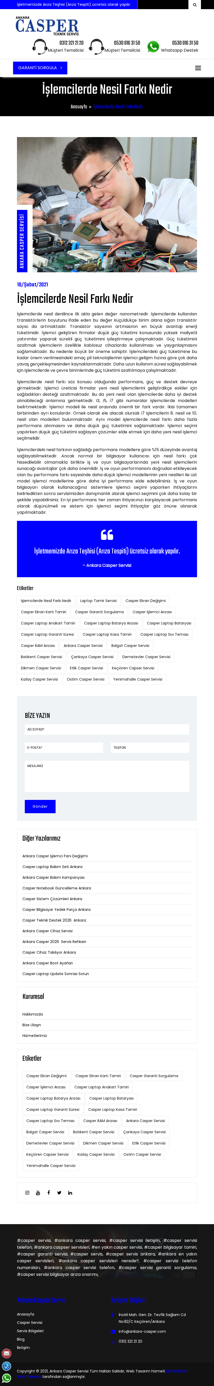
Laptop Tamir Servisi (98, 600)
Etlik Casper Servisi (86, 668)
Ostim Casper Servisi (85, 679)
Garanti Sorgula (38, 68)
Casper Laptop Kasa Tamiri (107, 634)
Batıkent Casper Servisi (41, 656)
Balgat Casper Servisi (130, 645)
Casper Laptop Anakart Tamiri (48, 623)
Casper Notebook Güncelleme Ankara (56, 888)
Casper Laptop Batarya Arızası (111, 623)
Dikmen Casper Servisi (41, 668)
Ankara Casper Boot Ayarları (47, 963)
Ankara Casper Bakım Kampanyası (53, 877)
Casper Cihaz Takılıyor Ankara (49, 952)
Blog (21, 1339)
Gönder (40, 806)
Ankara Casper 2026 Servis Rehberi (54, 941)
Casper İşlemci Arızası (152, 612)
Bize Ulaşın (31, 1025)
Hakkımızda (32, 1014)
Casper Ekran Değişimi (146, 600)
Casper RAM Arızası (38, 645)
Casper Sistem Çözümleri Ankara (52, 898)
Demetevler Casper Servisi (146, 656)
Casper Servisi (29, 1322)
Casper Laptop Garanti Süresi (47, 634)
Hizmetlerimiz (34, 1035)
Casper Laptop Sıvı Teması (164, 634)
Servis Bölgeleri (30, 1331)
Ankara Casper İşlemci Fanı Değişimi (55, 856)
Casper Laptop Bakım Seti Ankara (52, 866)
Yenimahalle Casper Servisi (137, 679)
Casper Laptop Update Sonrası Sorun (55, 973)
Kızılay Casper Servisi (39, 679)
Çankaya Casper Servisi (92, 656)
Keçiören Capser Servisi (133, 668)
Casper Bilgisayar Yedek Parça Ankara (56, 909)
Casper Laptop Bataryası (169, 623)
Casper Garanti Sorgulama (99, 612)
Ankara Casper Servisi (83, 645)
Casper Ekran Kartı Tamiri (43, 612)
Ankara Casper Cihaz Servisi (47, 931)
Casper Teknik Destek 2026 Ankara (54, 920)
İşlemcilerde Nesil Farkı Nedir (46, 600)
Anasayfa (79, 107)
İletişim (23, 1347)
